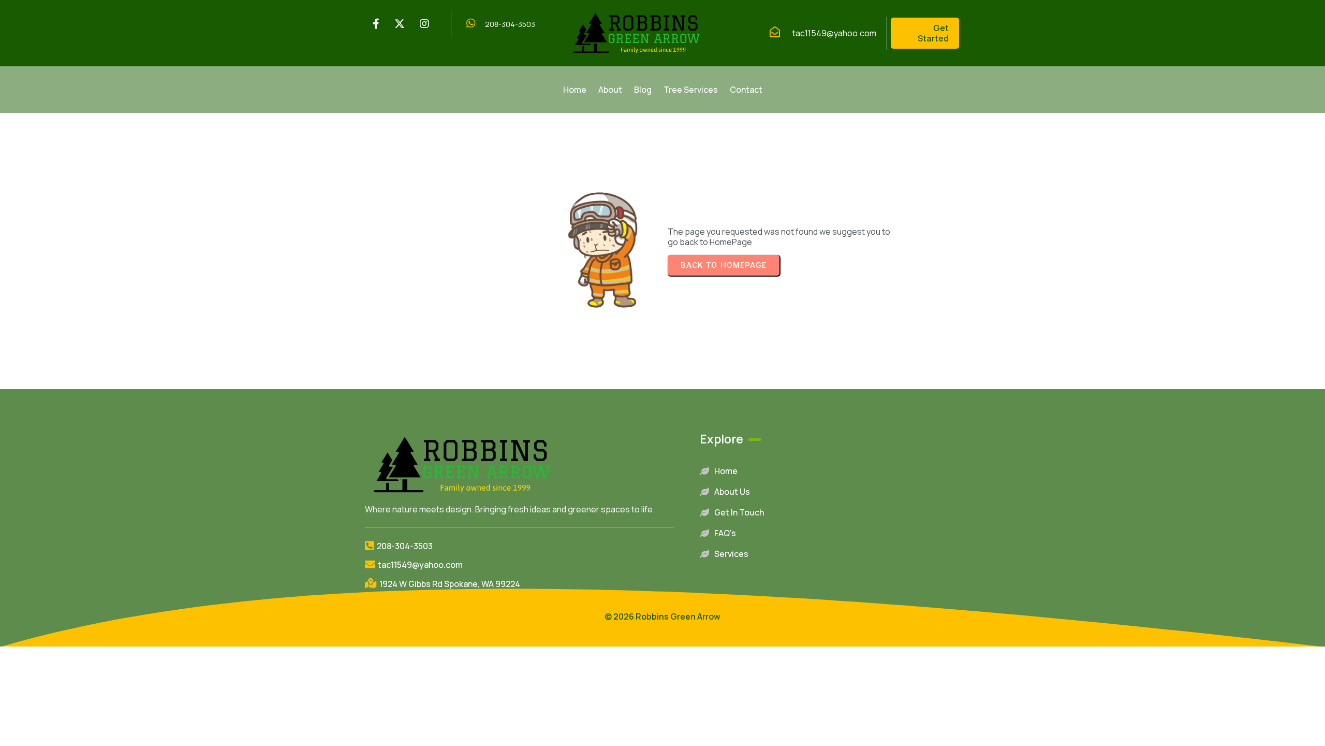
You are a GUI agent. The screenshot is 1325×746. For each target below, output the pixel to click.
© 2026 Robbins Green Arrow (662, 616)
